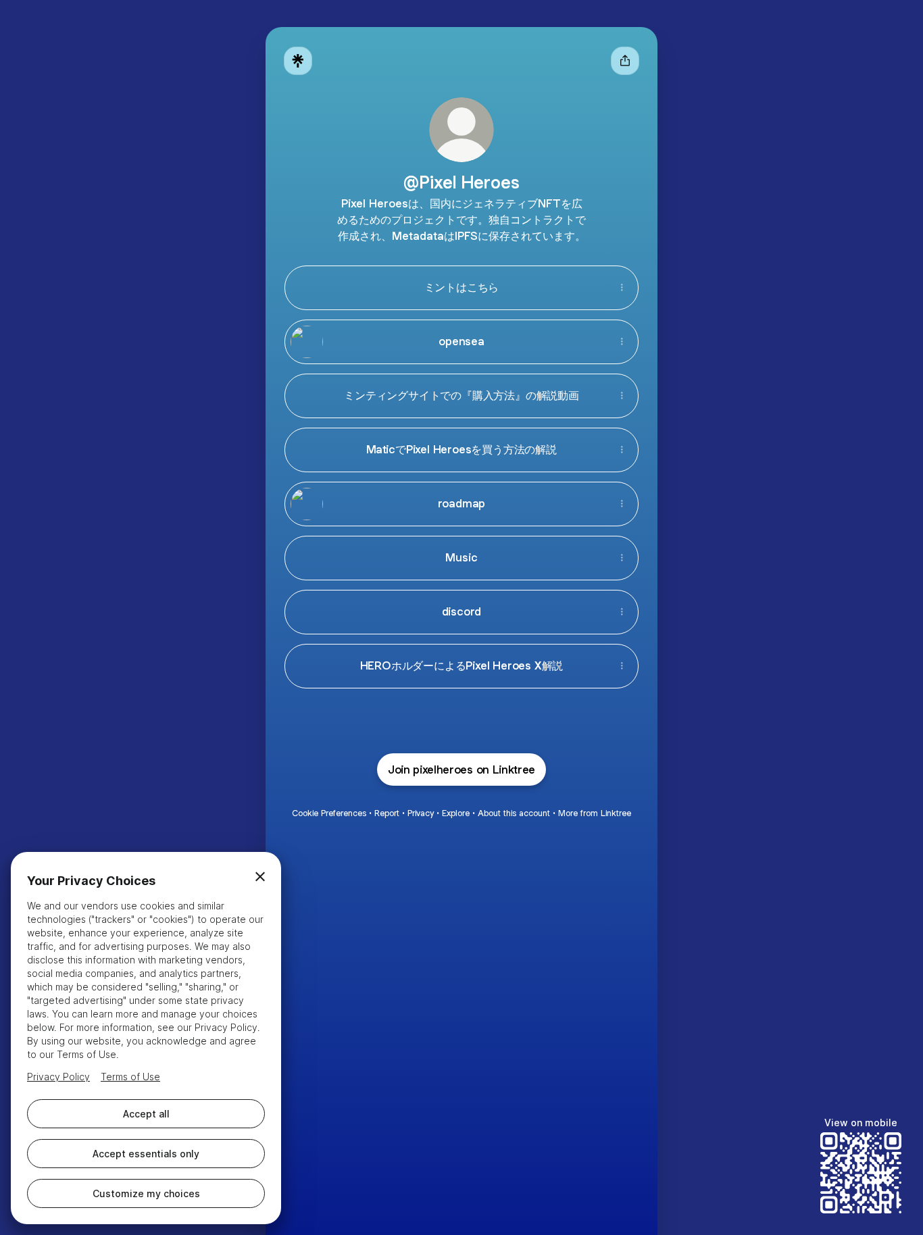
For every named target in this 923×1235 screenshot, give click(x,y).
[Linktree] (297, 60)
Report (386, 813)
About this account (514, 813)
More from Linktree (594, 813)
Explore (456, 813)
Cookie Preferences (329, 813)
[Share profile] (625, 60)
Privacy (420, 813)
